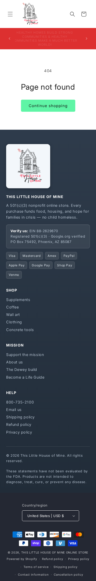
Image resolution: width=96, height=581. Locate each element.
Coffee (12, 307)
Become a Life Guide (25, 377)
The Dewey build (21, 369)
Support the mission (25, 354)
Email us (14, 409)
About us (14, 362)
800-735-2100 (20, 402)
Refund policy (18, 424)
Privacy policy (19, 432)
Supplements (18, 299)
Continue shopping (48, 105)
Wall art (13, 314)
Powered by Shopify (22, 559)
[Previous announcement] (9, 38)
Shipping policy (20, 417)
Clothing (14, 322)
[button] (10, 14)
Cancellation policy (68, 574)
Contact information (33, 574)
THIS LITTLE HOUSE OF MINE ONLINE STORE (55, 552)
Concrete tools (20, 329)
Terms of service (36, 567)
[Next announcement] (86, 38)
